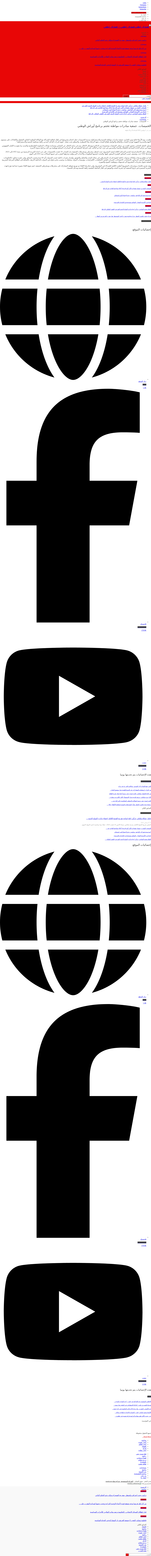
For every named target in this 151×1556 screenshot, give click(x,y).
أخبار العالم (143, 80)
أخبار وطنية (142, 1450)
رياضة (144, 78)
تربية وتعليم (143, 85)
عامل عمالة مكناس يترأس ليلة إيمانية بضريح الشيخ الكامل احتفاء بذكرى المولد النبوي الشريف (114, 106)
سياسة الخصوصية (140, 16)
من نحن (143, 18)
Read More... (146, 1437)
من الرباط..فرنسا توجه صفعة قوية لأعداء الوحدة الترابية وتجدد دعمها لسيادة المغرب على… (112, 48)
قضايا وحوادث (142, 74)
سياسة (144, 34)
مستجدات (143, 36)
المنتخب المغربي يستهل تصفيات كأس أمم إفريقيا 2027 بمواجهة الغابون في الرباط (118, 108)
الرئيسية (143, 32)
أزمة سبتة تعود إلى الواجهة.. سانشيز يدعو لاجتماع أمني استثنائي (124, 110)
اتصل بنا (143, 14)
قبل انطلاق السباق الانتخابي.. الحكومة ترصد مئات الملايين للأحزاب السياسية (118, 57)
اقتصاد (144, 71)
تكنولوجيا (143, 89)
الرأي (144, 83)
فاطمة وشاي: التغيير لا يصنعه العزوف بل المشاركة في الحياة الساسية (120, 65)
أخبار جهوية (143, 76)
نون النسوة (143, 87)
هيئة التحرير (142, 20)
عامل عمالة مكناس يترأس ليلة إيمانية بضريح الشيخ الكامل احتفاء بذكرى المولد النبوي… (118, 818)
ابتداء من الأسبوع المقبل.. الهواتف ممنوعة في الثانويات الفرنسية (124, 112)
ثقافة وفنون (142, 81)
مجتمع (144, 73)
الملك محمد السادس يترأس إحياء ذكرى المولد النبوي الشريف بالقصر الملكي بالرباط (117, 114)
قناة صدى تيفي (142, 90)
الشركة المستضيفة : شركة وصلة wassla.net (119, 1481)
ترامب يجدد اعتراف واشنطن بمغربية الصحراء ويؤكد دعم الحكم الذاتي (120, 40)
